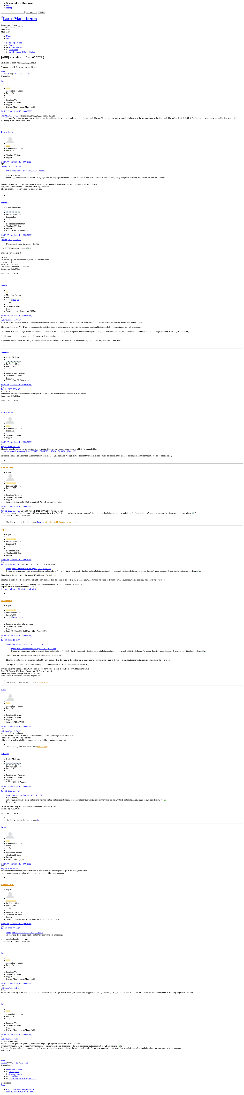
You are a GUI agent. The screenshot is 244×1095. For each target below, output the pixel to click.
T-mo (3, 690)
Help (8, 1089)
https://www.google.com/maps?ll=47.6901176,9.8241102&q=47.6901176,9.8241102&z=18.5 (38, 451)
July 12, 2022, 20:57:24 (10, 791)
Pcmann (40, 522)
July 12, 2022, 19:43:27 (11, 731)
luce (2, 81)
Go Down (5, 74)
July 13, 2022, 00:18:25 (10, 928)
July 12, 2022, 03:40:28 (10, 511)
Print (3, 71)
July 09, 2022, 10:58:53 (11, 116)
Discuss (4, 589)
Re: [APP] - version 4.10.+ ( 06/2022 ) (16, 111)
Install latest (31, 589)
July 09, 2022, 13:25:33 (11, 240)
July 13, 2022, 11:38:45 (11, 1039)
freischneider (69, 522)
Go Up (4, 1063)
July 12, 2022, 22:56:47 (10, 868)
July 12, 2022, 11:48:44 (10, 640)
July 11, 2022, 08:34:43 (10, 389)
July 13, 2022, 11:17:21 (11, 988)
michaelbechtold (51, 522)
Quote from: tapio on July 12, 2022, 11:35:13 (24, 644)
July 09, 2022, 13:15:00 (11, 166)
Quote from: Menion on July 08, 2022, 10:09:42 (25, 171)
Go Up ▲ (30, 1089)
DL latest (21, 589)
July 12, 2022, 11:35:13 (10, 564)
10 (29, 74)
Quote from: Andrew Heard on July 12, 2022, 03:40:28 (28, 569)
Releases (12, 589)
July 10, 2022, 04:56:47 (11, 320)
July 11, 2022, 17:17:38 (10, 447)
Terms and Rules (18, 1089)
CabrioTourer (7, 132)
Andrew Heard (7, 467)
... (17, 74)
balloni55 (5, 203)
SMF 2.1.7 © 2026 (13, 1092)
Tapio (61, 522)
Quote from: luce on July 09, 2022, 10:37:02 (24, 795)
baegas (4, 285)
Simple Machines (29, 1092)
